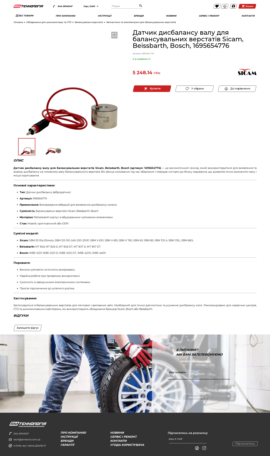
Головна (18, 22)
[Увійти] (233, 6)
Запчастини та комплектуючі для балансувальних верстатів (141, 22)
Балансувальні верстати (89, 22)
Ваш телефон (177, 372)
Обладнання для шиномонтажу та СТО (48, 22)
